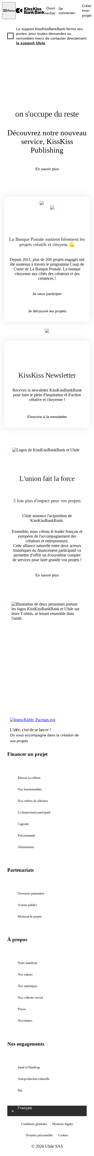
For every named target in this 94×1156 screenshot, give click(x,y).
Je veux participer (47, 294)
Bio (20, 1090)
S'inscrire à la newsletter (47, 417)
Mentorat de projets (30, 916)
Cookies (63, 1135)
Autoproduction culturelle (33, 1079)
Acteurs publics (27, 905)
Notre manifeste (27, 963)
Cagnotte (23, 824)
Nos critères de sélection (33, 801)
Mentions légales (62, 1124)
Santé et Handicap (29, 1067)
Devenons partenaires (31, 893)
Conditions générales (34, 1124)
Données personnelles (39, 1135)
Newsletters (25, 1021)
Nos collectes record (30, 997)
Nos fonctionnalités (30, 789)
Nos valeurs (25, 974)
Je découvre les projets (47, 311)
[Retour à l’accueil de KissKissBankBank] (30, 10)
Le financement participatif (34, 812)
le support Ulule (30, 43)
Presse (22, 1009)
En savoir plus (47, 169)
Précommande (26, 835)
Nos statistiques (27, 986)
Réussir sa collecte (29, 778)
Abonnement (26, 847)
